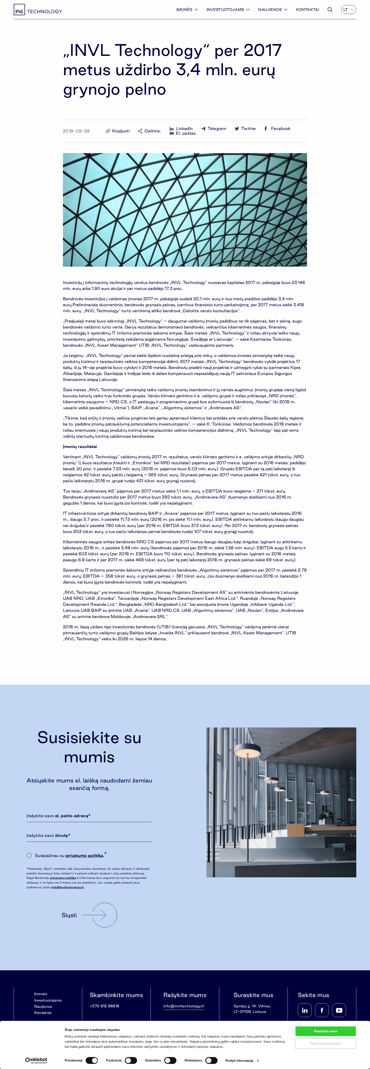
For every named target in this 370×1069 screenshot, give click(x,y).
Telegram (217, 128)
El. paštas (186, 133)
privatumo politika (84, 855)
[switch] (131, 1060)
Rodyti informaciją (239, 1060)
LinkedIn (184, 128)
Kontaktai (307, 9)
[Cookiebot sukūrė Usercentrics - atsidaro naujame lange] (36, 1060)
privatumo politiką (63, 877)
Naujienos (270, 9)
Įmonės (184, 9)
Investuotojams (225, 9)
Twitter (248, 128)
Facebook (281, 128)
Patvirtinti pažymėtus (326, 1043)
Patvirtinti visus (325, 1031)
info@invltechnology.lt (67, 887)
